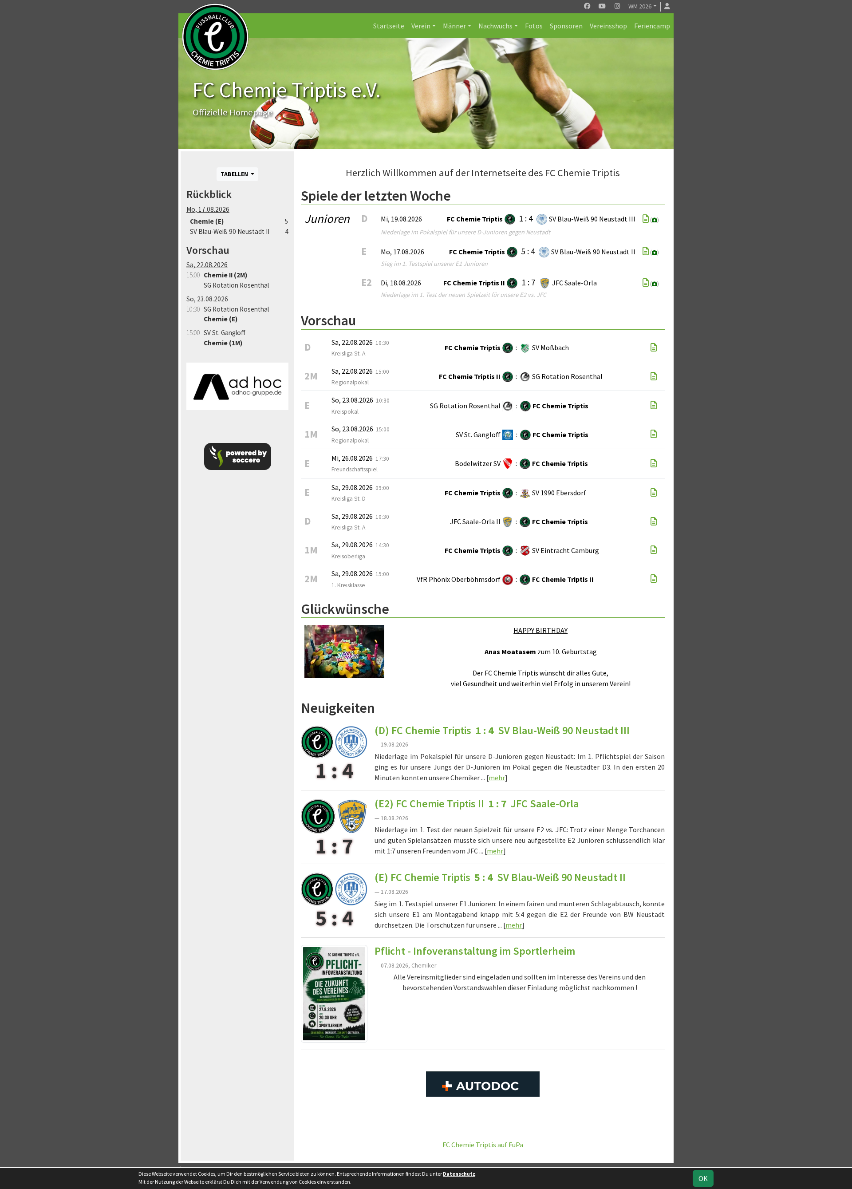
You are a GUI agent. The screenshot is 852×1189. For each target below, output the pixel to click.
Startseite (388, 25)
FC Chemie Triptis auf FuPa (482, 1144)
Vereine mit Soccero (483, 1124)
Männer (454, 25)
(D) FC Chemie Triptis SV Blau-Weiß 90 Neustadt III (502, 730)
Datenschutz (459, 1173)
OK (703, 1178)
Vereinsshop (608, 25)
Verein (420, 25)
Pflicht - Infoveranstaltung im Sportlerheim (475, 951)
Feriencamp (652, 25)
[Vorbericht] (654, 347)
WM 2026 (639, 6)
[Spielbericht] (646, 218)
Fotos (534, 25)
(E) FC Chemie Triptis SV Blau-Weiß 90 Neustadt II (500, 877)
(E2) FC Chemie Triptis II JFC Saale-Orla (477, 803)
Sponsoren (566, 25)
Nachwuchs (495, 25)
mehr (497, 777)
